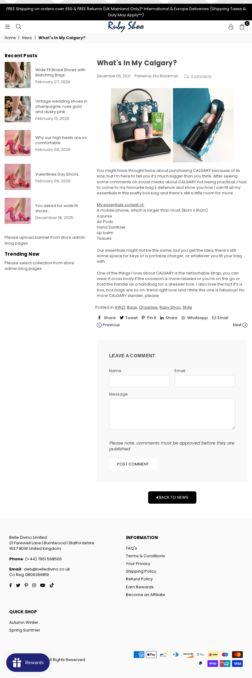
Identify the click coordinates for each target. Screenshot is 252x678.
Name (115, 371)
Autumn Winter (23, 622)
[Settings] (230, 26)
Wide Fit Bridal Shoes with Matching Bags (60, 72)
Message (118, 394)
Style (187, 307)
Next (237, 325)
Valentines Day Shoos (57, 174)
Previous (111, 325)
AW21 (120, 307)
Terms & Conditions (145, 556)
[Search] (18, 26)
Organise (148, 307)
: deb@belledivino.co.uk (45, 569)
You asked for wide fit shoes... (56, 208)
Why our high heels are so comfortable (61, 140)
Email (180, 371)
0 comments (201, 76)
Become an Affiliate (145, 595)
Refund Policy (139, 579)
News (27, 37)
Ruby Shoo (170, 307)
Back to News (173, 497)
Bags (132, 307)
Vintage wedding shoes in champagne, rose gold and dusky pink (61, 106)
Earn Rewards (140, 587)
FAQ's (131, 548)
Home (10, 37)
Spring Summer (24, 630)
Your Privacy (138, 563)
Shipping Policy (141, 571)
